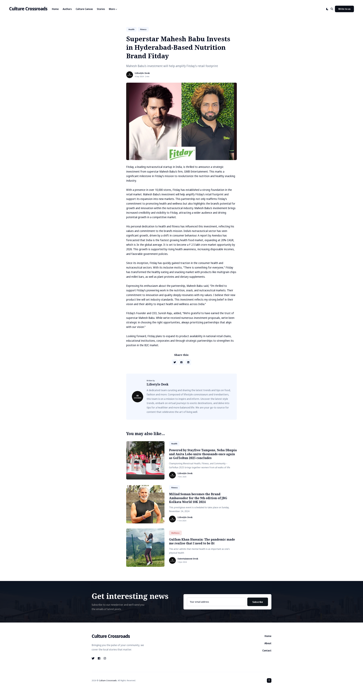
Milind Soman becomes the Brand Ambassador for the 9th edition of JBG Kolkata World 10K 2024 (198, 498)
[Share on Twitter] (175, 362)
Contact (266, 650)
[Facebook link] (99, 658)
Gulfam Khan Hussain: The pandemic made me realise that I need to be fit (202, 541)
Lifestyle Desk (142, 73)
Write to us (344, 8)
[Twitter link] (93, 658)
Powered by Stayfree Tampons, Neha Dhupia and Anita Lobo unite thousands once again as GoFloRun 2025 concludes (203, 454)
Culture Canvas (84, 9)
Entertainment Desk (188, 559)
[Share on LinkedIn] (188, 362)
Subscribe (257, 602)
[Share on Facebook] (181, 362)
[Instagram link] (105, 658)
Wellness (175, 533)
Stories (101, 9)
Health (131, 29)
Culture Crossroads (28, 9)
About (267, 643)
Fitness (143, 29)
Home (55, 9)
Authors (67, 9)
